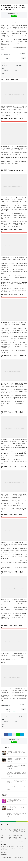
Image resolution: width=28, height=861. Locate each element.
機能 (25, 838)
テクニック (11, 838)
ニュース (10, 841)
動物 (19, 831)
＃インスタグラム (12, 829)
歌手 (25, 831)
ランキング (18, 841)
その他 (2, 841)
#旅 (22, 846)
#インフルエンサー (4, 848)
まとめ (22, 841)
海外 (10, 833)
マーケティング (16, 827)
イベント (10, 835)
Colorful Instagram (14, 2)
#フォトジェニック (4, 846)
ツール (19, 837)
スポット (2, 835)
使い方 (2, 837)
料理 (22, 831)
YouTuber (18, 829)
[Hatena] (22, 734)
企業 (17, 831)
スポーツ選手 (15, 830)
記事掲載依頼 (4, 854)
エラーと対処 (15, 837)
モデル (10, 831)
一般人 (14, 831)
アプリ (10, 837)
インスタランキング (5, 852)
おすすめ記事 (3, 827)
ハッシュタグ (20, 838)
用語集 (21, 827)
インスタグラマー (4, 829)
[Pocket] (14, 734)
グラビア (10, 830)
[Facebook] (6, 734)
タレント (21, 830)
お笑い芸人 (23, 829)
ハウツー (15, 838)
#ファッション (18, 846)
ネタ (14, 841)
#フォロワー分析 (4, 849)
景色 (17, 835)
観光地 (21, 835)
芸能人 (13, 833)
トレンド (10, 827)
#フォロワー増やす (12, 848)
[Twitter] (10, 734)
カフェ (14, 835)
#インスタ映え (12, 846)
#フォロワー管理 (20, 848)
